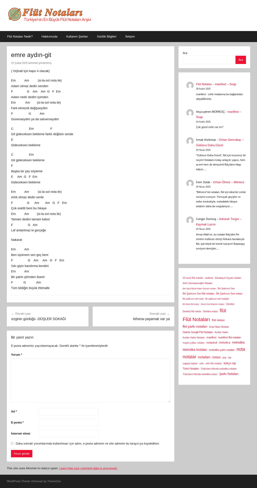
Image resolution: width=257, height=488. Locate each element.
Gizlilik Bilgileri (106, 36)
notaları (204, 357)
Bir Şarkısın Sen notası (229, 293)
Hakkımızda (49, 36)
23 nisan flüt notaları (193, 278)
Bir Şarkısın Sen (226, 288)
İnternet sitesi (20, 433)
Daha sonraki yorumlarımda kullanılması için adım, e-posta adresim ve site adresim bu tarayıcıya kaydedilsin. (88, 443)
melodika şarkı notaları (222, 349)
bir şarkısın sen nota (193, 298)
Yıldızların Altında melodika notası (200, 374)
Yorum (16, 354)
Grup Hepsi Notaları (219, 327)
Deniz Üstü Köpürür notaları (212, 304)
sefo (201, 363)
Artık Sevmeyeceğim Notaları (198, 283)
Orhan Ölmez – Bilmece (228, 182)
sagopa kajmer (190, 363)
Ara (185, 53)
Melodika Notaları (195, 349)
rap (229, 357)
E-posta (17, 422)
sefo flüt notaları (213, 363)
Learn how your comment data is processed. (88, 468)
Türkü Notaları (191, 368)
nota (241, 349)
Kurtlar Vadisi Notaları (194, 337)
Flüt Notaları (204, 84)
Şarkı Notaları (228, 374)
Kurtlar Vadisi (221, 332)
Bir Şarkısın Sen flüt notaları (199, 293)
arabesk (209, 278)
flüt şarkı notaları (195, 326)
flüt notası (218, 320)
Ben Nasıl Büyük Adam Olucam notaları (199, 288)
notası (216, 357)
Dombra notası (210, 311)
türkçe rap (230, 363)
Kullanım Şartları (77, 36)
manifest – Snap (225, 84)
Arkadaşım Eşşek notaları (228, 278)
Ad (14, 411)
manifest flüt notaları (229, 337)
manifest (211, 337)
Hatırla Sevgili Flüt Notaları (198, 332)
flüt (223, 310)
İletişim (130, 36)
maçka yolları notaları (194, 342)
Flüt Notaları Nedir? (20, 36)
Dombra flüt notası (192, 311)
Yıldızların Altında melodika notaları (219, 368)
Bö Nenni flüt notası (191, 304)
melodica (224, 342)
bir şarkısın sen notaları (217, 298)
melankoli (211, 342)
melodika (238, 342)
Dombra (230, 304)
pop (224, 357)
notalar (189, 356)
